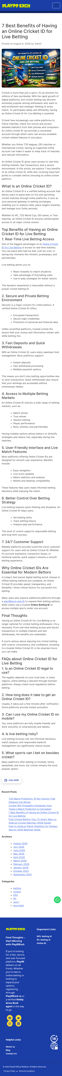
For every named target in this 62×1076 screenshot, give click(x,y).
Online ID (41, 943)
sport (16, 902)
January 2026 (20, 867)
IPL (15, 898)
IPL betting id (43, 939)
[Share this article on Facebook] (10, 1018)
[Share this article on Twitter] (18, 1018)
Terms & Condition (27, 1071)
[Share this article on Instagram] (10, 1023)
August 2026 (20, 843)
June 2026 (19, 850)
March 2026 (20, 860)
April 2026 (19, 857)
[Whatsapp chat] (57, 899)
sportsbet (18, 905)
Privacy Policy (9, 1071)
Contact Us (11, 1053)
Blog (8, 1050)
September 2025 (22, 874)
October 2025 (21, 871)
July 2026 (18, 846)
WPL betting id (44, 936)
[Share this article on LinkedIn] (18, 1023)
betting (17, 888)
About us (10, 1046)
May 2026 (18, 853)
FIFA (15, 895)
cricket (17, 891)
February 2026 (21, 864)
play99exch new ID (14, 601)
